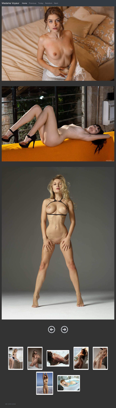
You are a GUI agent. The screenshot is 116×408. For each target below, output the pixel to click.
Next (56, 3)
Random (48, 3)
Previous (32, 3)
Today (40, 3)
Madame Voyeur (10, 3)
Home (25, 3)
